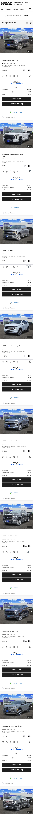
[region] (16, 92)
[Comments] (30, 76)
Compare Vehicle (10, 117)
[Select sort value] (30, 22)
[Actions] (29, 60)
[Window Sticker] (30, 267)
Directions (15, 9)
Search (26, 15)
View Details (16, 99)
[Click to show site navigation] (30, 9)
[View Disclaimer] (17, 76)
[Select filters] (27, 22)
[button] (6, 9)
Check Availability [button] (16, 104)
